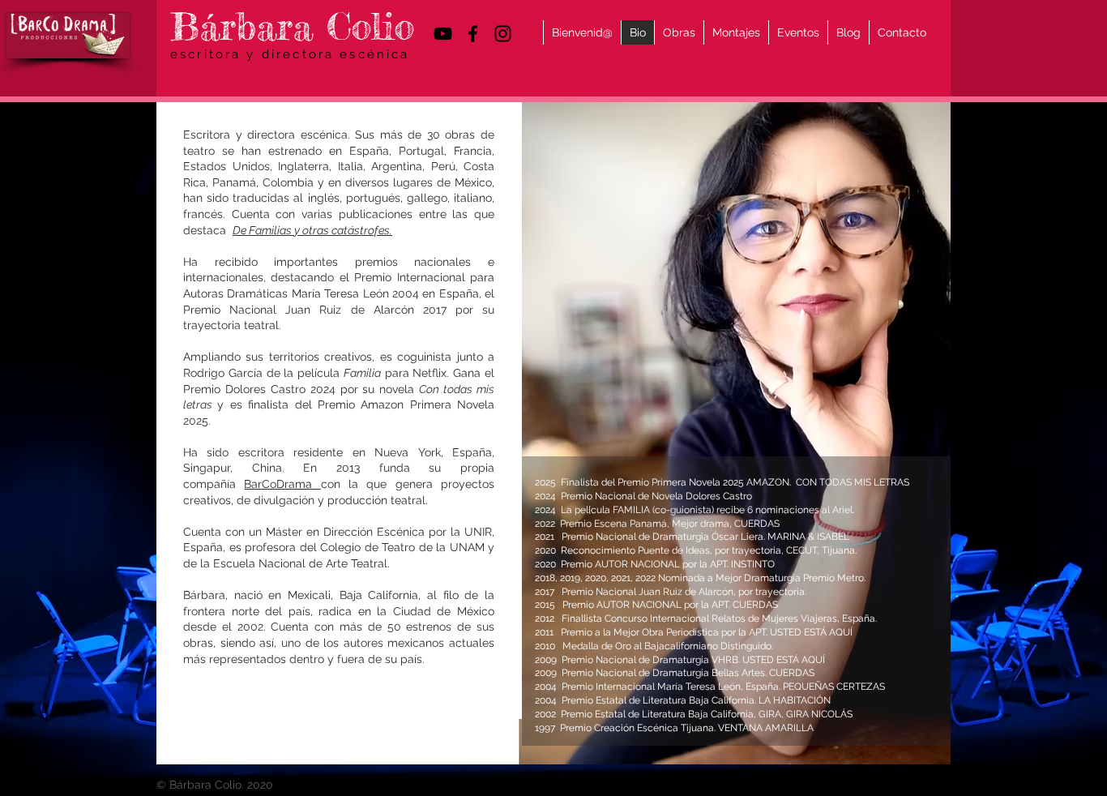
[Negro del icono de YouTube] (443, 34)
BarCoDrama (282, 483)
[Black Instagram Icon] (503, 34)
